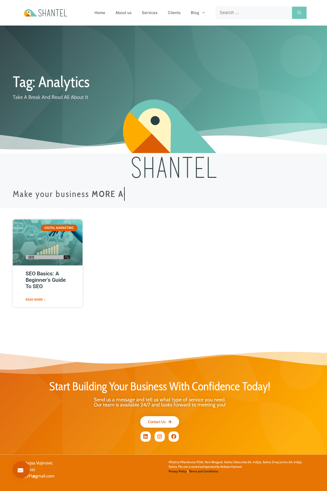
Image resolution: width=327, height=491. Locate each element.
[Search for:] (254, 13)
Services (150, 12)
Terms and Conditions (203, 471)
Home (100, 12)
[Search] (299, 13)
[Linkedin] (146, 436)
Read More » (35, 299)
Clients (174, 12)
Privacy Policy (178, 471)
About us (123, 12)
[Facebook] (174, 436)
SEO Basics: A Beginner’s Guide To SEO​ (46, 280)
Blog (195, 12)
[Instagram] (160, 436)
